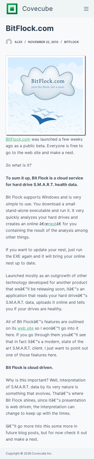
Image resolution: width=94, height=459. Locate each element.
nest (52, 223)
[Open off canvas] (86, 9)
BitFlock (71, 42)
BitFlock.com (18, 139)
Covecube (37, 8)
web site (26, 328)
